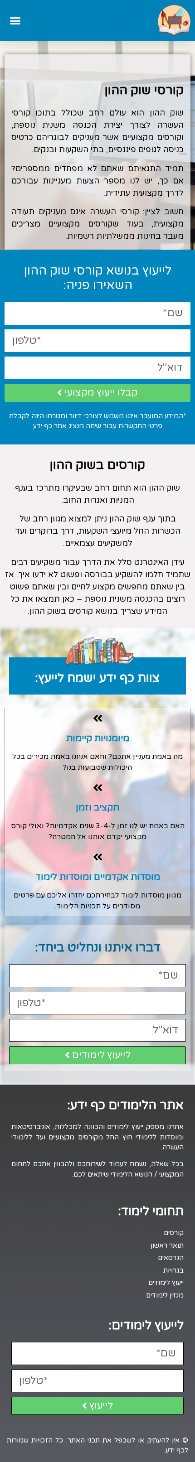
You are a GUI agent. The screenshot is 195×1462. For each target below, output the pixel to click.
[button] (15, 20)
